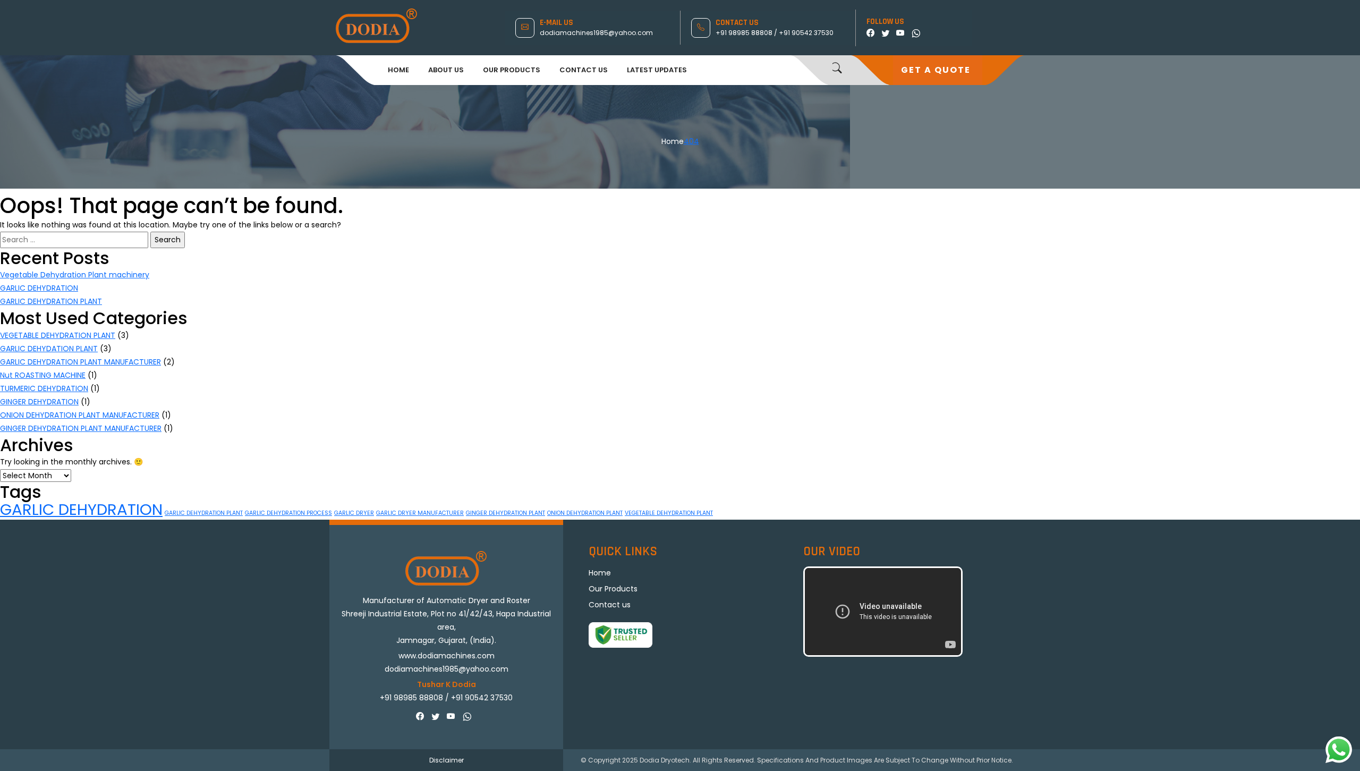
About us (446, 70)
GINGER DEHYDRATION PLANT (505, 513)
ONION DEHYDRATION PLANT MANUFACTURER (79, 415)
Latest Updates (657, 70)
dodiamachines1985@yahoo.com (596, 32)
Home (398, 70)
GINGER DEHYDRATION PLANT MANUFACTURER (81, 428)
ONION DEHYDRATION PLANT (585, 513)
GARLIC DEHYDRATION (39, 288)
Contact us (583, 70)
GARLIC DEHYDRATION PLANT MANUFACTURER (80, 362)
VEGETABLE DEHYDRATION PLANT (57, 335)
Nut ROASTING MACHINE (43, 375)
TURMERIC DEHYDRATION (44, 388)
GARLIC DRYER (354, 513)
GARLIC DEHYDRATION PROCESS (288, 513)
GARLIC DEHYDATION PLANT (49, 348)
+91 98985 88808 (745, 32)
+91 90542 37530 (806, 32)
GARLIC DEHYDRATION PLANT (51, 301)
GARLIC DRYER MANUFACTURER (420, 513)
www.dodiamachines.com (446, 655)
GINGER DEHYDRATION (39, 401)
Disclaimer (446, 760)
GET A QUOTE (936, 70)
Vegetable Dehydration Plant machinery (74, 274)
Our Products (511, 70)
